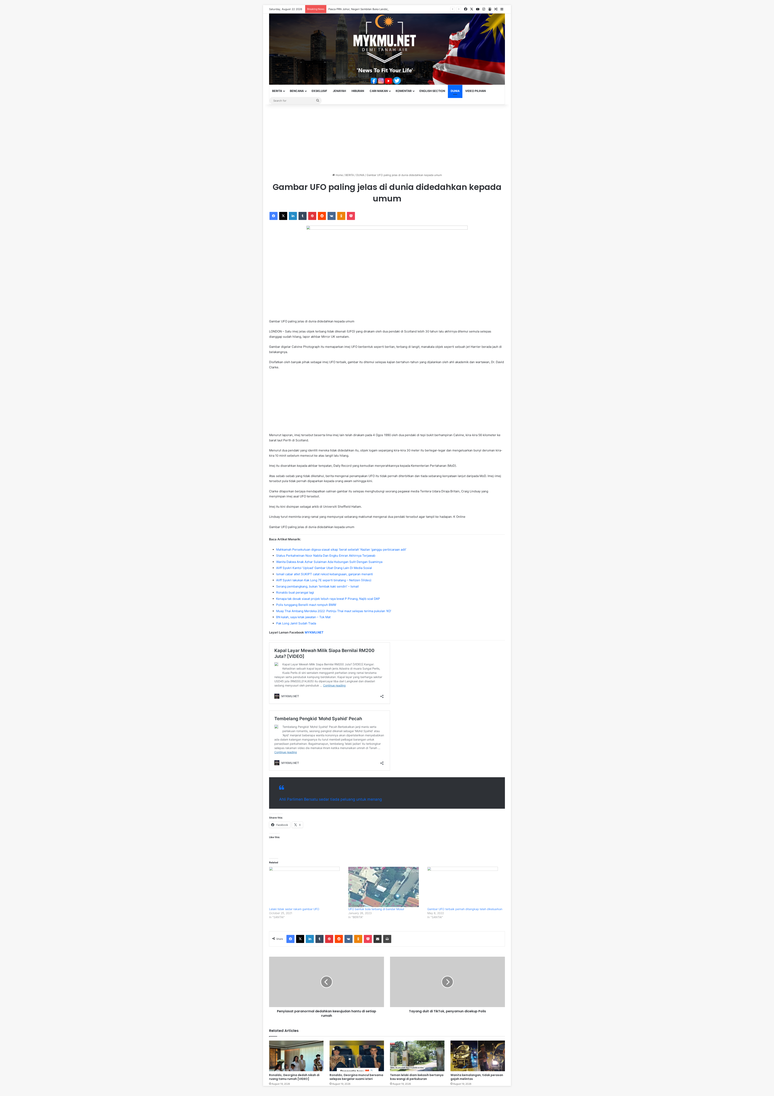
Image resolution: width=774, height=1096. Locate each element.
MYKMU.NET (314, 632)
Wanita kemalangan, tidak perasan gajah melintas (476, 1077)
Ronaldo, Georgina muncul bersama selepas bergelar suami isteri (356, 1077)
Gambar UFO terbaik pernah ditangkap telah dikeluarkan (464, 909)
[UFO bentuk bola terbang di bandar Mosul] (385, 887)
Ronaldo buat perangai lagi (295, 592)
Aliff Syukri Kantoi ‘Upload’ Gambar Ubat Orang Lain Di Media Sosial (324, 568)
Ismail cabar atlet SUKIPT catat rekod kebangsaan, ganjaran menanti (324, 574)
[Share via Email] (377, 939)
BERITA (277, 91)
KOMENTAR (404, 91)
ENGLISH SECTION (432, 91)
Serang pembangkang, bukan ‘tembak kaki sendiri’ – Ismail (317, 586)
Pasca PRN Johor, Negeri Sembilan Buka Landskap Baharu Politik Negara (373, 9)
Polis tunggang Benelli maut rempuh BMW (306, 605)
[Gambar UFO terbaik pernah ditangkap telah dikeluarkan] (464, 887)
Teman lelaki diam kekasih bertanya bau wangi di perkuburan (416, 1077)
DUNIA (455, 91)
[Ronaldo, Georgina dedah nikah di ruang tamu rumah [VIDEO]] (296, 1056)
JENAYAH (339, 91)
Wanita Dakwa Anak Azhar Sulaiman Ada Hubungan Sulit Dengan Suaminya (329, 562)
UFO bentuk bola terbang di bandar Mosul (376, 909)
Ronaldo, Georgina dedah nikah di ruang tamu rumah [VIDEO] (294, 1077)
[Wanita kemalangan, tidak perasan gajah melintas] (477, 1056)
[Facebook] (273, 216)
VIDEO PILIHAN (475, 91)
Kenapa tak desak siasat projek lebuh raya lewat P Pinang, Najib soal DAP (328, 599)
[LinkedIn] (293, 216)
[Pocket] (351, 216)
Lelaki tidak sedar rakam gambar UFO (294, 909)
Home (339, 175)
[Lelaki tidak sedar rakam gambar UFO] (306, 887)
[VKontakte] (332, 216)
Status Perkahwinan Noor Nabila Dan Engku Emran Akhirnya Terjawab (325, 555)
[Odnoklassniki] (341, 216)
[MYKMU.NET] (387, 49)
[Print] (387, 939)
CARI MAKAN (379, 91)
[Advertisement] (387, 138)
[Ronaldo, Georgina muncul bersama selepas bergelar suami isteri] (357, 1056)
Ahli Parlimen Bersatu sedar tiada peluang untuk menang (330, 799)
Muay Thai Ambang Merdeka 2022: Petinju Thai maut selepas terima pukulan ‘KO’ (333, 611)
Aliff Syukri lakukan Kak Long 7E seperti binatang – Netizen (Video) (323, 580)
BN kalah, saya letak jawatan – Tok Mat (303, 617)
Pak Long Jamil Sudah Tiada (296, 623)
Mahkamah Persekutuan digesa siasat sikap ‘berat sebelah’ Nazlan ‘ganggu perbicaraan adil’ (341, 549)
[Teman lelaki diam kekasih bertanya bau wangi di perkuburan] (417, 1056)
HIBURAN (358, 91)
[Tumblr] (303, 216)
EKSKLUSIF (319, 91)
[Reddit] (322, 216)
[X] (283, 216)
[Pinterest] (312, 216)
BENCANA (297, 91)
